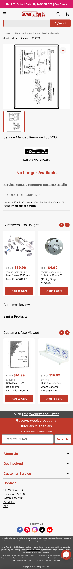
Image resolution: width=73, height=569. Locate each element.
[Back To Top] (68, 564)
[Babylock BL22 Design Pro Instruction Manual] (19, 371)
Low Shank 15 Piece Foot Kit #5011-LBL (18, 277)
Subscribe (62, 439)
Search (62, 23)
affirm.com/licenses (54, 558)
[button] (4, 14)
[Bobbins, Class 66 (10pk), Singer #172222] (54, 263)
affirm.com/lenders (33, 550)
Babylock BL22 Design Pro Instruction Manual (17, 386)
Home (6, 33)
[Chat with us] (58, 14)
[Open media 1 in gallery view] (62, 50)
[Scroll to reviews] (36, 143)
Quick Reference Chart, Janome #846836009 (51, 386)
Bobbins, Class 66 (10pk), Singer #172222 (51, 279)
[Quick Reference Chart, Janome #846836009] (54, 371)
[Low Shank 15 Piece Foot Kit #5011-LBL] (19, 263)
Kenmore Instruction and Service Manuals (37, 33)
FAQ (5, 506)
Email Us (9, 502)
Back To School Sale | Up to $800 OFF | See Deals (36, 4)
